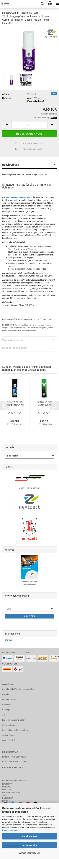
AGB (4, 715)
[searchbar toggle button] (42, 4)
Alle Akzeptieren (30, 836)
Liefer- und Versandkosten (13, 720)
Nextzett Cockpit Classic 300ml (44, 403)
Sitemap (8, 640)
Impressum (7, 704)
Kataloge (6, 709)
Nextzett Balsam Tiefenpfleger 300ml (14, 403)
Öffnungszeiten (9, 699)
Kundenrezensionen (14, 347)
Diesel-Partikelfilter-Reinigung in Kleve (18, 689)
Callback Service (9, 725)
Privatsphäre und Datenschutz (15, 730)
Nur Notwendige (29, 845)
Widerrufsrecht (8, 735)
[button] (6, 124)
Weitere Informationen (29, 853)
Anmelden (29, 616)
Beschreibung (10, 164)
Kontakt (5, 694)
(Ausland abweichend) (35, 101)
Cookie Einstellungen (11, 740)
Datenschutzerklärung (11, 830)
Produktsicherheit (13, 340)
